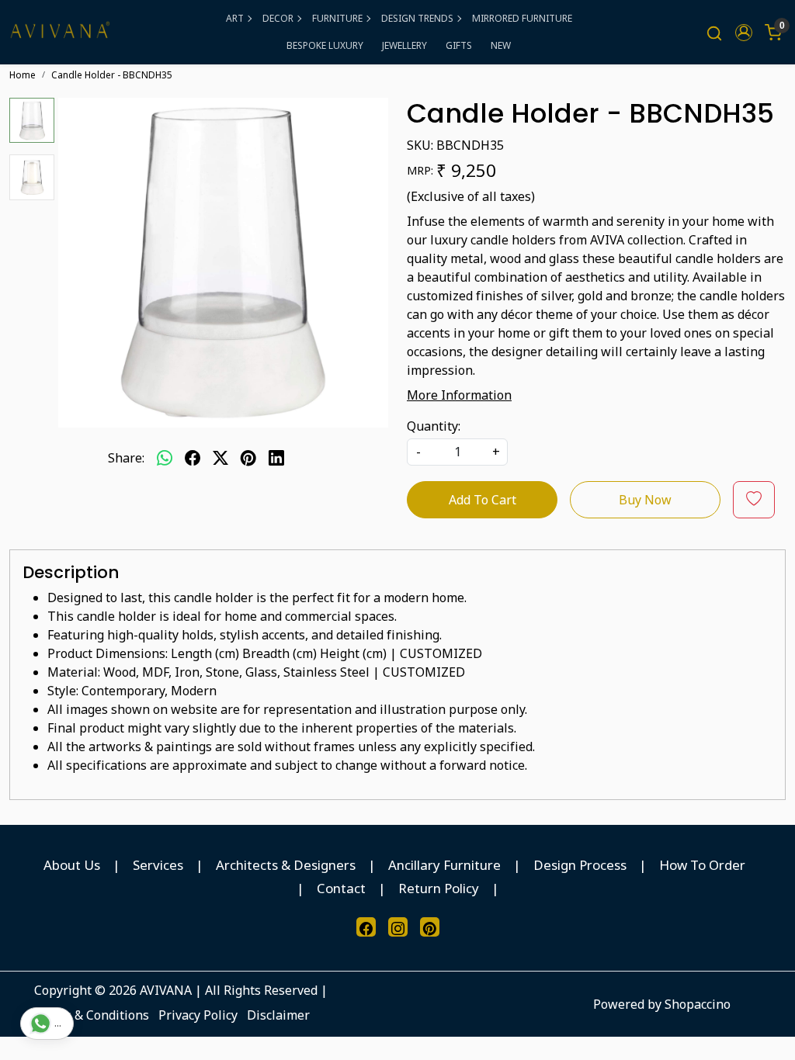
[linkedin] (276, 458)
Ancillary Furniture (444, 865)
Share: (126, 457)
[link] (714, 32)
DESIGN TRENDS (417, 18)
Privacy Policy (198, 1015)
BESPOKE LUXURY (324, 45)
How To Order (702, 865)
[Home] (59, 32)
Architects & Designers (286, 865)
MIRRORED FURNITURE (522, 18)
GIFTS (459, 45)
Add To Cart (482, 499)
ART (235, 18)
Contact (341, 888)
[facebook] (193, 458)
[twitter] (220, 458)
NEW (501, 45)
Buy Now (645, 499)
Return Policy (438, 888)
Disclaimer (278, 1015)
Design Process (580, 865)
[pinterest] (248, 458)
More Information (459, 395)
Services (158, 865)
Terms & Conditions (91, 1015)
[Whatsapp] (165, 458)
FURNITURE (337, 18)
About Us (71, 865)
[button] (744, 32)
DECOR (277, 18)
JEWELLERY (404, 45)
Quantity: (433, 426)
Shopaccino (698, 1004)
